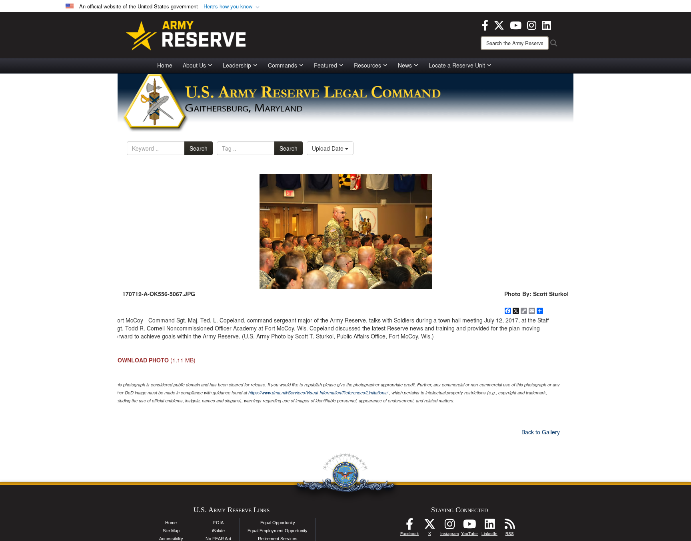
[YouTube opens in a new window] (515, 24)
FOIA (218, 522)
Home (164, 65)
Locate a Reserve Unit (457, 65)
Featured (325, 65)
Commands (282, 65)
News (405, 65)
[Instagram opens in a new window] (531, 24)
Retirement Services (278, 538)
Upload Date (328, 148)
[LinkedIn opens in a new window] (546, 24)
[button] (232, 6)
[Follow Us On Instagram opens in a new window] (449, 526)
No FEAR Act (218, 538)
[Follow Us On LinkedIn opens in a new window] (489, 526)
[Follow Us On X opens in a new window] (429, 526)
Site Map (171, 530)
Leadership (237, 65)
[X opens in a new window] (499, 24)
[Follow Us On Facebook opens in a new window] (409, 526)
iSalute (218, 530)
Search (199, 148)
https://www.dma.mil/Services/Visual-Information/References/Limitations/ (318, 393)
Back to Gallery (540, 432)
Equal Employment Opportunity (278, 530)
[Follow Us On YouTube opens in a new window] (469, 526)
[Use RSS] (509, 526)
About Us (194, 65)
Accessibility (171, 538)
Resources (367, 65)
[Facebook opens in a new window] (485, 24)
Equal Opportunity (277, 522)
